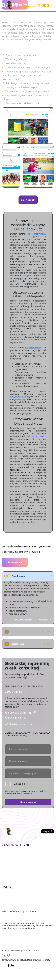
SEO (4, 897)
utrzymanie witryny (19, 396)
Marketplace (8, 854)
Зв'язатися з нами (44, 620)
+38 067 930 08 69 (15, 712)
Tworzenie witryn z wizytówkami (19, 867)
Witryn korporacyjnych (14, 863)
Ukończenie (8, 892)
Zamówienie (15, 562)
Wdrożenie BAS (10, 905)
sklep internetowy (37, 233)
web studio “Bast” (35, 436)
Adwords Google (11, 901)
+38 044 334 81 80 (15, 717)
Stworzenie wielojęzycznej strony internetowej (27, 880)
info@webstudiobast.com (19, 724)
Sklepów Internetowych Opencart (20, 859)
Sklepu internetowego (14, 850)
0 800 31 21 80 (13, 691)
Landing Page (9, 876)
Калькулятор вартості (23, 620)
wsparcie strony (33, 347)
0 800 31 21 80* (29, 4)
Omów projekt (28, 199)
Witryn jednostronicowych (16, 872)
